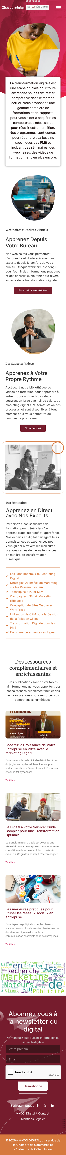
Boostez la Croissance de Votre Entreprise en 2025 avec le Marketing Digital (31, 749)
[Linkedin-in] (52, 1105)
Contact (43, 1113)
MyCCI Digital (25, 1113)
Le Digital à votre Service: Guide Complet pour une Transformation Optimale (32, 831)
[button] (58, 7)
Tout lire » (10, 780)
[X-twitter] (45, 1105)
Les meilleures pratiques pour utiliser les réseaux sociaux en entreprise (29, 913)
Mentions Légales (33, 1119)
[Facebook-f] (37, 1105)
